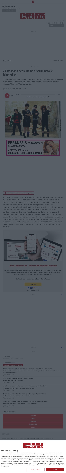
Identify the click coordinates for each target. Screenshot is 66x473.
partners (9, 453)
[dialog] (33, 457)
